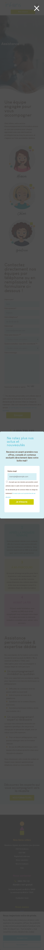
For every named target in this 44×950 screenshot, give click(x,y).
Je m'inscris (21, 502)
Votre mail (12, 471)
